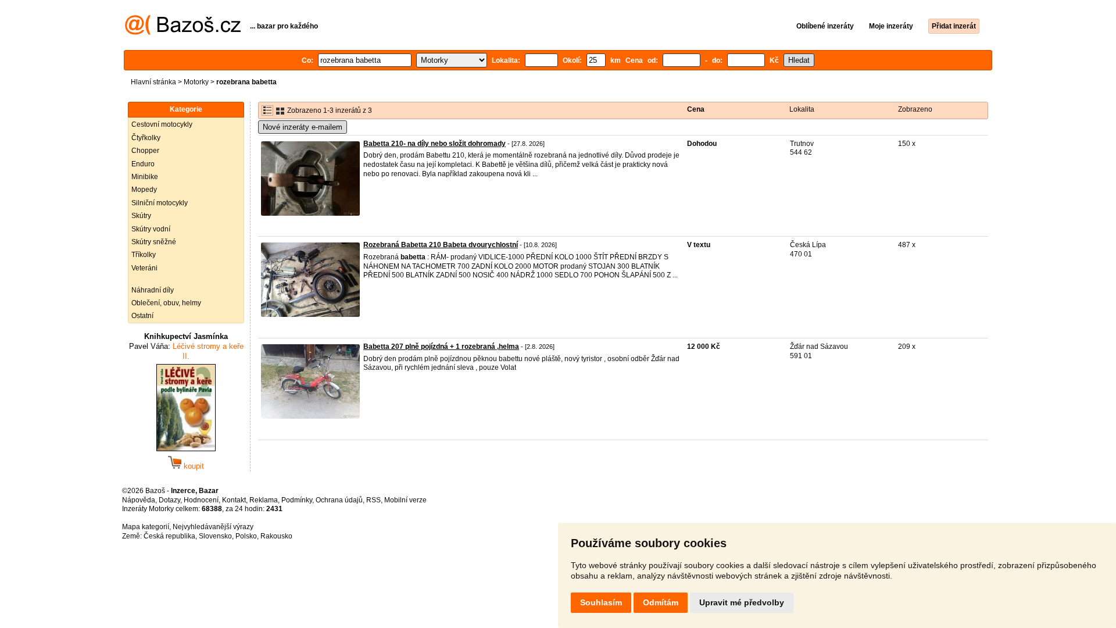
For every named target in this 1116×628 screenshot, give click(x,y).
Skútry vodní (150, 229)
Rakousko (276, 536)
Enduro (143, 164)
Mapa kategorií (145, 527)
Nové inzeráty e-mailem (302, 127)
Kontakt (234, 500)
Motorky (196, 82)
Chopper (145, 151)
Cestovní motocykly (161, 124)
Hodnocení (201, 500)
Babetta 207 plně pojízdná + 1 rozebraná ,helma (441, 346)
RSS (373, 500)
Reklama (263, 500)
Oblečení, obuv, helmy (166, 303)
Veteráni (144, 268)
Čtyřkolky (145, 138)
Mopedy (144, 189)
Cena (695, 109)
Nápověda (138, 500)
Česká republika (169, 536)
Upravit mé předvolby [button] (741, 602)
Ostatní (142, 316)
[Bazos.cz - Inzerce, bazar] (183, 32)
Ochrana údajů (339, 500)
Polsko (246, 536)
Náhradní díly (152, 290)
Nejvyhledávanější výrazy (213, 527)
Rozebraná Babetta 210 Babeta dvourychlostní (440, 245)
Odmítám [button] (660, 602)
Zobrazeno (915, 109)
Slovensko (215, 536)
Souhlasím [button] (601, 602)
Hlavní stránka (153, 82)
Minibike (144, 177)
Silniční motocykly (159, 203)
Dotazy (169, 500)
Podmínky (296, 500)
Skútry (141, 216)
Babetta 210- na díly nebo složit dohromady (434, 144)
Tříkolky (143, 255)
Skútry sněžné (153, 242)
